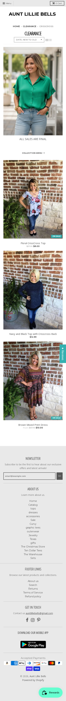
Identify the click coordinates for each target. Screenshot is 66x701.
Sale (33, 520)
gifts (33, 542)
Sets (33, 558)
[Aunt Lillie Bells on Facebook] (27, 620)
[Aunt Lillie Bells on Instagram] (33, 620)
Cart (59, 3)
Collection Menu (32, 153)
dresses (33, 512)
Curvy (33, 523)
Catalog (33, 504)
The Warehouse (33, 554)
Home (16, 26)
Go (59, 476)
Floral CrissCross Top (33, 243)
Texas (33, 539)
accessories (33, 516)
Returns (33, 588)
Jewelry (33, 535)
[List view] (50, 40)
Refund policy (33, 596)
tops (33, 508)
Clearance (29, 26)
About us (33, 581)
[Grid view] (47, 40)
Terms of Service (33, 592)
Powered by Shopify (33, 680)
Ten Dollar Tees (33, 550)
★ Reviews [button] (63, 353)
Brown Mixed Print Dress (33, 424)
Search (33, 585)
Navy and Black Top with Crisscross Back (33, 334)
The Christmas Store (33, 546)
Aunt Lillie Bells (32, 14)
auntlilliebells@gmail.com (39, 613)
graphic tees (33, 527)
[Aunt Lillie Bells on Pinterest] (38, 620)
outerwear (33, 531)
